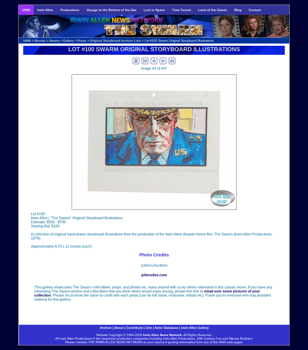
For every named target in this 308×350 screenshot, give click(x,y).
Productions (69, 10)
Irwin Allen (45, 10)
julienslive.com (154, 275)
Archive (106, 327)
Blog (237, 10)
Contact (255, 10)
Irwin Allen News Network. (163, 335)
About (119, 327)
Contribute (134, 327)
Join (148, 327)
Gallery (68, 40)
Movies (40, 40)
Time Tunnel (181, 10)
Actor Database (166, 327)
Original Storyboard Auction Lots (115, 40)
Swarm (54, 40)
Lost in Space (154, 10)
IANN (26, 10)
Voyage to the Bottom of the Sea (111, 10)
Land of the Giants (212, 10)
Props (81, 40)
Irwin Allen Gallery (195, 327)
